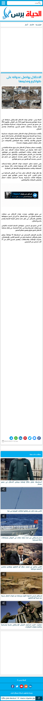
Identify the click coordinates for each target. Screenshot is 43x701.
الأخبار (32, 25)
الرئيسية (38, 25)
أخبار (26, 25)
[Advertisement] (21, 49)
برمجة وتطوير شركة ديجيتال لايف (21, 693)
